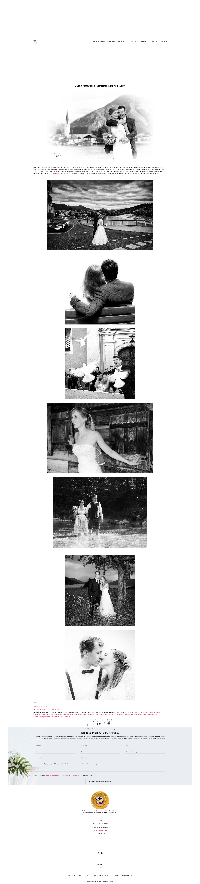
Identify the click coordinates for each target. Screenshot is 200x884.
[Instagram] (98, 853)
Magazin (154, 42)
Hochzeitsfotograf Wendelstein (84, 714)
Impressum (71, 875)
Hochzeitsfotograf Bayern (124, 714)
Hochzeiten (121, 42)
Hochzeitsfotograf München (63, 714)
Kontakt (164, 42)
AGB (81, 775)
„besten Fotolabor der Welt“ (58, 173)
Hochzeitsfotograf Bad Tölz (105, 714)
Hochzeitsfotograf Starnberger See (145, 714)
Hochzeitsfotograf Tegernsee (103, 42)
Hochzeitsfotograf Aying (41, 717)
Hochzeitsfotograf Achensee (60, 717)
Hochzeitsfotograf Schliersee (43, 714)
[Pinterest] (101, 853)
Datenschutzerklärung (69, 775)
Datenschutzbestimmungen (52, 775)
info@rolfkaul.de (100, 830)
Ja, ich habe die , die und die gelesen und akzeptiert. (66, 775)
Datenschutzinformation (102, 875)
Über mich (133, 42)
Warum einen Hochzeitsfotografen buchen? (47, 709)
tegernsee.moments (40, 706)
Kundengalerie (127, 875)
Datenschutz (84, 875)
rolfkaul (35, 703)
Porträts (143, 42)
